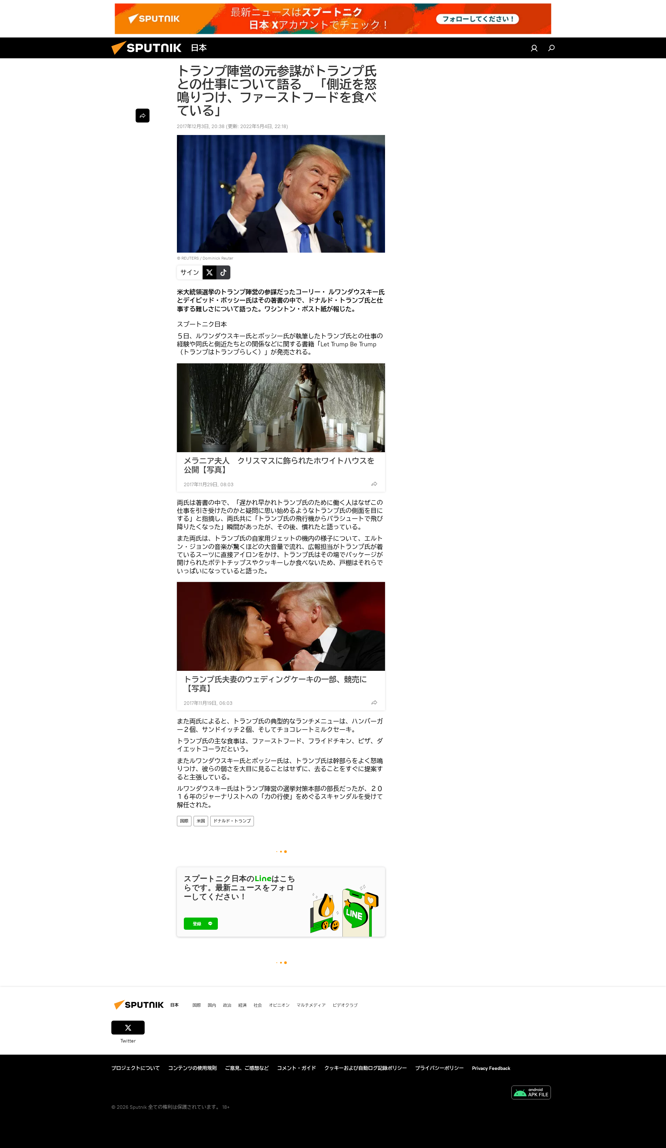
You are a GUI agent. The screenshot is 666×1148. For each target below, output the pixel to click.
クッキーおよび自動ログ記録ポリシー (365, 1068)
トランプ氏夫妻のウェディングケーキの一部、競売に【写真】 (275, 684)
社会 (258, 1005)
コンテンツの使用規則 (192, 1068)
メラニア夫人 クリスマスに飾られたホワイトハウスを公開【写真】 (279, 465)
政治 (227, 1005)
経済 (242, 1005)
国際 (184, 821)
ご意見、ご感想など (247, 1068)
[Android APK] (531, 1093)
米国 (201, 821)
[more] (374, 484)
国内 (212, 1005)
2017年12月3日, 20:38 (200, 126)
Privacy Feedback (491, 1068)
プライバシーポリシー (439, 1068)
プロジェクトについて (135, 1068)
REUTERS (190, 258)
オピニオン (279, 1005)
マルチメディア (311, 1005)
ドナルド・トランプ (232, 821)
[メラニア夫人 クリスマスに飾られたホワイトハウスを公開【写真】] (281, 407)
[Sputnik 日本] (149, 56)
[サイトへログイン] (534, 48)
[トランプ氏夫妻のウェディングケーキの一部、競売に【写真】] (281, 626)
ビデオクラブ (345, 1005)
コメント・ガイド (296, 1068)
